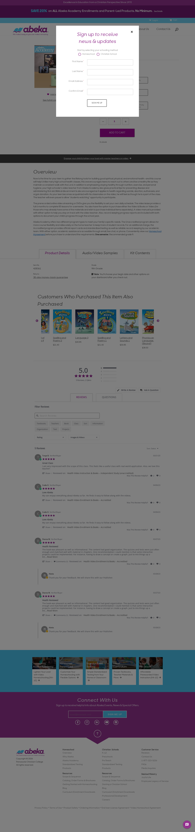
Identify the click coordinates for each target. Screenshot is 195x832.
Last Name (77, 71)
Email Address (76, 81)
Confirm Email (76, 91)
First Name (77, 62)
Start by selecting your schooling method (97, 50)
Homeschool (88, 54)
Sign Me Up (97, 103)
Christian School (108, 54)
